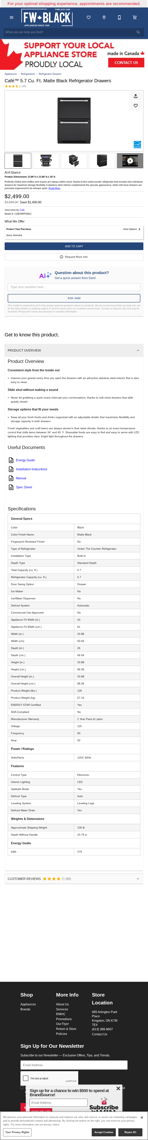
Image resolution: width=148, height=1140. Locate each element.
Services (62, 1009)
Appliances (11, 73)
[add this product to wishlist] (136, 105)
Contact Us (99, 1034)
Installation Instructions (31, 469)
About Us (62, 1004)
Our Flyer (62, 1024)
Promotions (64, 1019)
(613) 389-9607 (102, 1029)
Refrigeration (28, 73)
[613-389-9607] (119, 17)
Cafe (22, 209)
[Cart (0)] (135, 17)
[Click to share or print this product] (136, 96)
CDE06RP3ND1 (23, 214)
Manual (21, 478)
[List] (88, 17)
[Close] (142, 1117)
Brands (25, 1009)
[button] (11, 17)
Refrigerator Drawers (50, 73)
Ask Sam (74, 298)
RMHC (61, 1014)
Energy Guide (25, 460)
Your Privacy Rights (17, 1132)
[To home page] (47, 17)
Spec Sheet (24, 487)
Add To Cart (74, 246)
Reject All (130, 1132)
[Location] (104, 17)
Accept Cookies (103, 1132)
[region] (74, 1125)
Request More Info (76, 256)
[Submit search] (138, 32)
